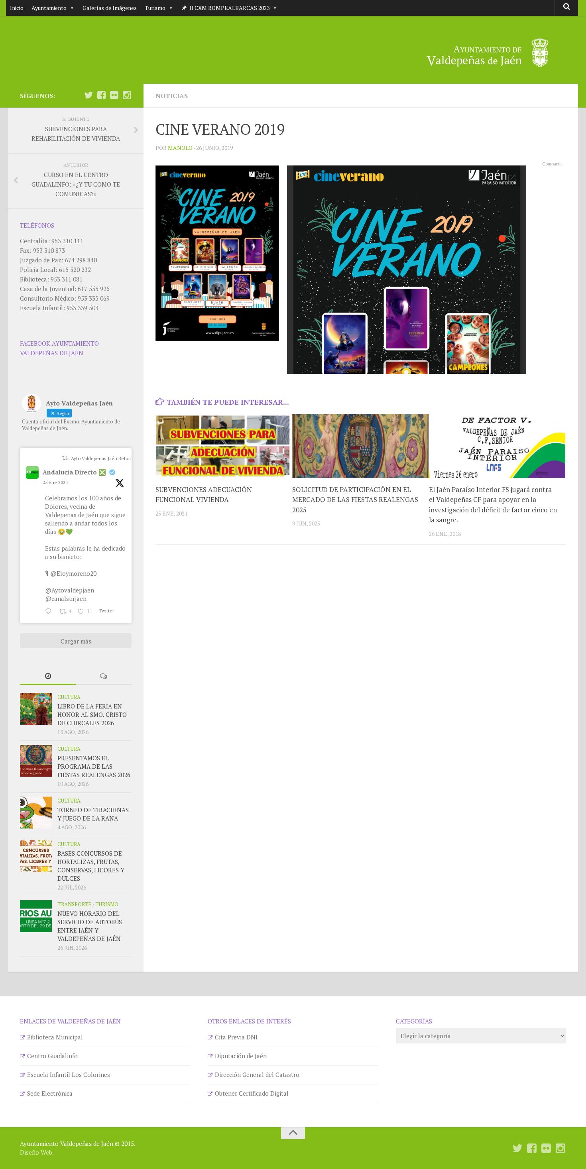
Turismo (155, 8)
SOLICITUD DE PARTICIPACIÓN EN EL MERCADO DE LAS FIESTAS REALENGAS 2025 (355, 499)
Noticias (171, 95)
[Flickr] (114, 95)
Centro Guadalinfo (52, 1056)
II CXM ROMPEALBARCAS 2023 (229, 8)
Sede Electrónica (50, 1093)
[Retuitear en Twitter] (65, 458)
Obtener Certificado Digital (252, 1093)
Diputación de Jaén (241, 1056)
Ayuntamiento (49, 8)
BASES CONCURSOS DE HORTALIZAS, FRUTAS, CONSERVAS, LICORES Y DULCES (90, 865)
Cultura (69, 697)
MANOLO (180, 148)
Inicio (17, 8)
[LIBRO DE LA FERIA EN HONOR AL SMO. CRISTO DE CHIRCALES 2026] (36, 709)
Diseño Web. (37, 1152)
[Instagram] (127, 95)
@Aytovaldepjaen (69, 590)
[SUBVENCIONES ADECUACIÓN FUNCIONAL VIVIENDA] (223, 446)
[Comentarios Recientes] (104, 676)
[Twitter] (88, 95)
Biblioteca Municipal (55, 1037)
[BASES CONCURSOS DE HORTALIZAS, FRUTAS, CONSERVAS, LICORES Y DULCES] (36, 856)
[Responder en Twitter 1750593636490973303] (50, 611)
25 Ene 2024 (55, 482)
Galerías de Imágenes (110, 8)
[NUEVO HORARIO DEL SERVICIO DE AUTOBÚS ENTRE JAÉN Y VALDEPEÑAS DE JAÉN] (36, 916)
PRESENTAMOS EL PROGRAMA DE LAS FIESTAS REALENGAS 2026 (93, 766)
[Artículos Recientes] (48, 676)
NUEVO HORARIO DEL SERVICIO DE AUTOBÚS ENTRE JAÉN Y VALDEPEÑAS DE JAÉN (89, 926)
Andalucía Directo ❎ (74, 472)
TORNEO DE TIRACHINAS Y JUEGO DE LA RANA (93, 814)
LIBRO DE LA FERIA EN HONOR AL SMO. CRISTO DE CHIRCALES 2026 (92, 714)
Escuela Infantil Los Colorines (68, 1074)
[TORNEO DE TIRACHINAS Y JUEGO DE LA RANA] (36, 813)
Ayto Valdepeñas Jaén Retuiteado (106, 458)
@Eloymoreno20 (73, 573)
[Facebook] (101, 95)
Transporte (74, 904)
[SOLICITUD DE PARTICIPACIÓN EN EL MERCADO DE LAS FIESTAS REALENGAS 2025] (360, 446)
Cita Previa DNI (236, 1037)
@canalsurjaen (66, 598)
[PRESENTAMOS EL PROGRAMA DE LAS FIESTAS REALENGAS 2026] (36, 761)
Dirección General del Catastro (257, 1074)
